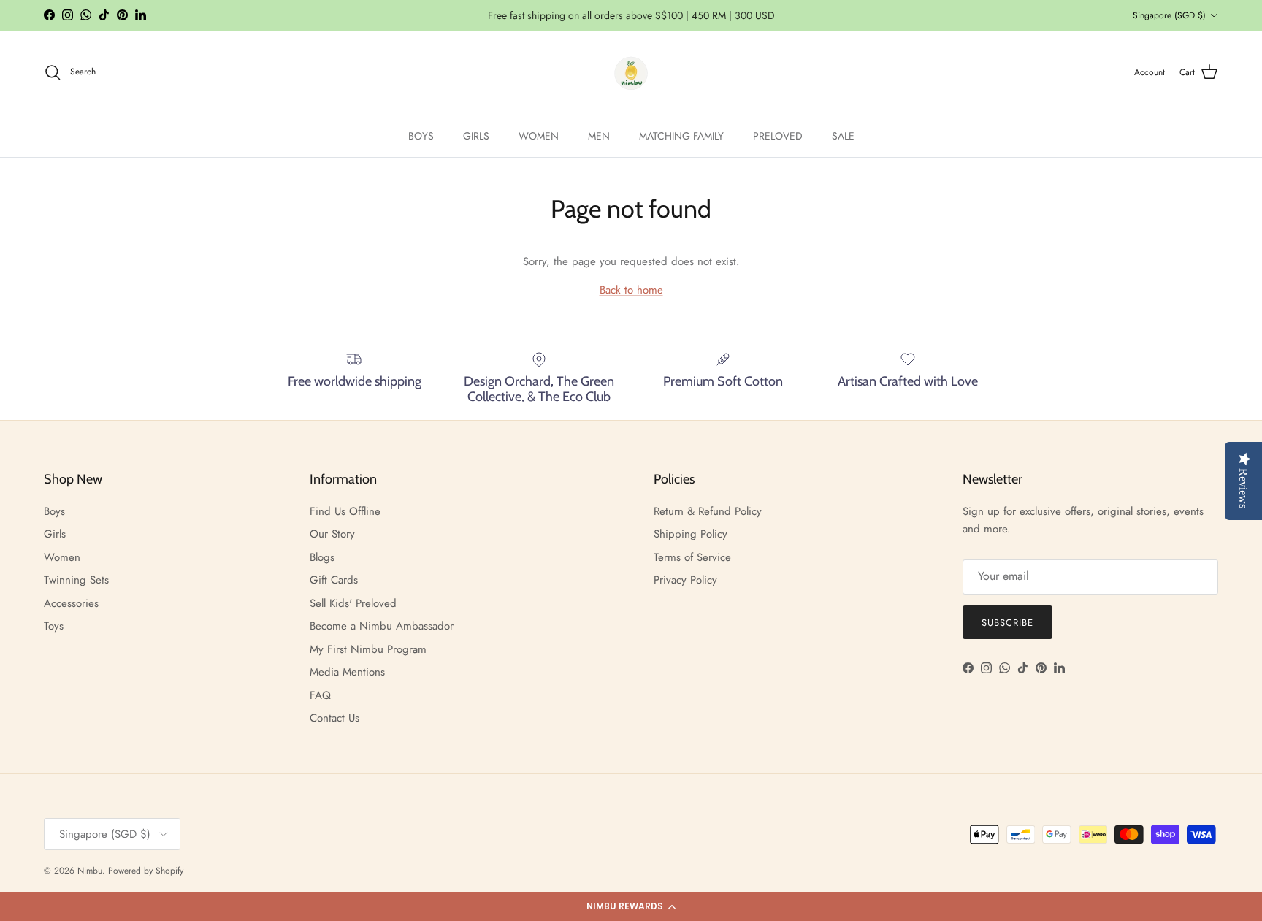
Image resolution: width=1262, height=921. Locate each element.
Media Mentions (347, 672)
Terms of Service (692, 557)
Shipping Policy (690, 534)
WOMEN (539, 136)
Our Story (332, 534)
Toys (54, 626)
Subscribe (1007, 623)
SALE (843, 136)
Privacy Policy (685, 580)
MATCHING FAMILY (681, 136)
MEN (599, 136)
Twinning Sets (76, 580)
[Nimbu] (631, 72)
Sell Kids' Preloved (353, 603)
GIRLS (476, 136)
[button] (631, 906)
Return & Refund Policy (708, 511)
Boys (54, 511)
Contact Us (334, 718)
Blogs (322, 557)
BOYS (421, 136)
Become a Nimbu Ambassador (382, 626)
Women (62, 557)
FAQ (320, 695)
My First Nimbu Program (368, 649)
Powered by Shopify (145, 870)
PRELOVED (778, 136)
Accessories (71, 603)
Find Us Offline (345, 511)
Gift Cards (334, 580)
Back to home (631, 290)
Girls (55, 534)
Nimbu (89, 870)
